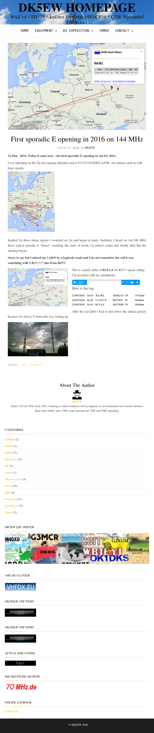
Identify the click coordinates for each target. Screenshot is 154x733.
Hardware (11, 459)
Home (25, 31)
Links (8, 472)
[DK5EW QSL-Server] (77, 548)
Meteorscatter (13, 479)
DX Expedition (77, 31)
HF (7, 466)
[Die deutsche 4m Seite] (21, 686)
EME (8, 452)
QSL (7, 492)
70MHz (104, 31)
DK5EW (90, 147)
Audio (9, 446)
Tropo (8, 512)
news (24, 364)
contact (123, 31)
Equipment (45, 31)
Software (10, 499)
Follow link (12, 711)
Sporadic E (35, 364)
